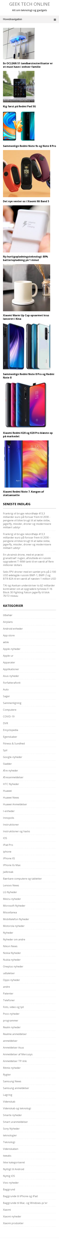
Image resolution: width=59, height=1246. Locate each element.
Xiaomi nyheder (12, 1216)
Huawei (7, 791)
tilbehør (7, 615)
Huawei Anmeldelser (15, 804)
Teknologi (9, 1142)
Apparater (9, 662)
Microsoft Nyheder (14, 905)
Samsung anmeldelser (16, 1088)
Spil (5, 750)
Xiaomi (7, 1209)
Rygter (7, 1074)
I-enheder (9, 811)
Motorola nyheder (14, 926)
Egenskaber (10, 736)
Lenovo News (11, 885)
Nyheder (8, 932)
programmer (10, 1020)
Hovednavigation (12, 19)
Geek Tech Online (29, 4)
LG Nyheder (10, 892)
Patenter (8, 993)
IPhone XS (9, 858)
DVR (5, 723)
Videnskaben (10, 1149)
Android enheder (13, 628)
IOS (5, 838)
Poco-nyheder (11, 1013)
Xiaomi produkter (13, 1223)
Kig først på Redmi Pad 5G (19, 106)
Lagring (7, 1095)
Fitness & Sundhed (14, 743)
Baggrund (9, 1189)
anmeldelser (10, 1041)
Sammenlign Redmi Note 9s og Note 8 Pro (29, 146)
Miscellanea (10, 912)
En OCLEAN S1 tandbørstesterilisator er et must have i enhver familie (28, 65)
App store (9, 635)
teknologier (10, 1135)
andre (6, 986)
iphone (7, 851)
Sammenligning (12, 703)
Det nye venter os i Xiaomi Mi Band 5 (26, 201)
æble (6, 642)
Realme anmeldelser (15, 1034)
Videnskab (9, 1101)
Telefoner (9, 1000)
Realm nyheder (12, 1027)
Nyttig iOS (9, 1176)
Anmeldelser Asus (13, 1047)
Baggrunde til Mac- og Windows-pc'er (25, 1203)
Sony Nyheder (11, 1128)
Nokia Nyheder (12, 953)
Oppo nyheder (11, 980)
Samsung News (12, 1081)
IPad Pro (8, 845)
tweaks (7, 1155)
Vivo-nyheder (11, 1182)
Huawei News (11, 797)
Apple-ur (8, 655)
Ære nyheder (10, 770)
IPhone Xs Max (11, 865)
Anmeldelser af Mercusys (18, 1054)
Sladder (7, 764)
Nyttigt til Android (13, 1169)
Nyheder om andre (14, 939)
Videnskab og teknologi (17, 1108)
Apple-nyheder (11, 649)
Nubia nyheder (12, 959)
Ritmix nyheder (12, 1068)
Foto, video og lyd (13, 1007)
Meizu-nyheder (12, 899)
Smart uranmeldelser (15, 1122)
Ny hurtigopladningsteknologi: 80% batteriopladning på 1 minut (25, 258)
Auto (6, 689)
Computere (9, 709)
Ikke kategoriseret (14, 1162)
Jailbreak (8, 872)
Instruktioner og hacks (16, 831)
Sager (6, 696)
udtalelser (9, 973)
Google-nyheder (12, 757)
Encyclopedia (10, 730)
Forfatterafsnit (11, 682)
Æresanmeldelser (13, 777)
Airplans (8, 622)
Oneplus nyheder (13, 966)
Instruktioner (11, 824)
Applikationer (11, 669)
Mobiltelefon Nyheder (16, 919)
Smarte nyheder (12, 1115)
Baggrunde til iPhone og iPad (20, 1196)
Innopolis (8, 818)
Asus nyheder (11, 676)
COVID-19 (8, 716)
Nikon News (10, 946)
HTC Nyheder (11, 784)
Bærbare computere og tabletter (22, 878)
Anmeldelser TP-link (15, 1061)
